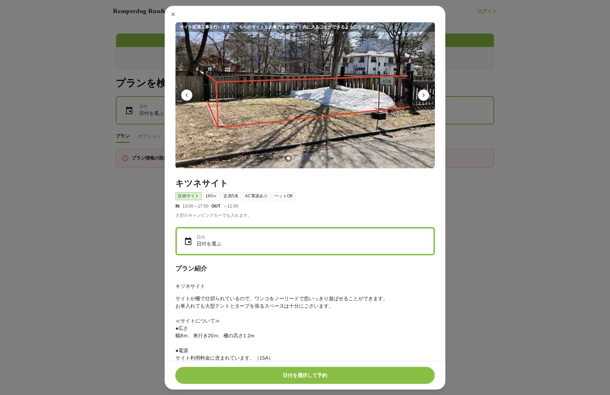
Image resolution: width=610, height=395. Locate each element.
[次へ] (423, 95)
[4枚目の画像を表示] (322, 158)
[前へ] (186, 95)
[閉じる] (173, 14)
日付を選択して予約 (305, 375)
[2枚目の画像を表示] (299, 158)
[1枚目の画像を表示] (288, 158)
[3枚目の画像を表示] (310, 158)
